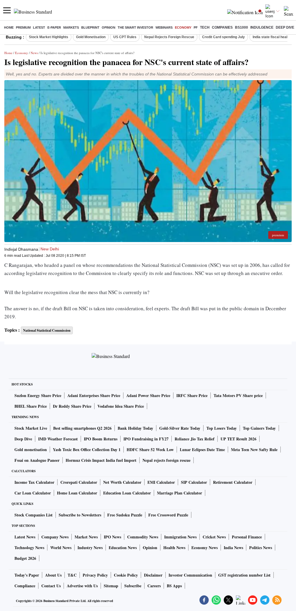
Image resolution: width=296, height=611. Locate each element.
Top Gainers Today (259, 428)
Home (9, 27)
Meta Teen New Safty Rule (254, 449)
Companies (222, 27)
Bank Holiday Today (135, 428)
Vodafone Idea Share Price (120, 406)
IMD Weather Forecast (58, 439)
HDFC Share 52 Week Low (150, 449)
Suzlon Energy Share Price (37, 395)
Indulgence (261, 27)
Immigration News (180, 537)
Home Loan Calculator (77, 493)
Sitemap (111, 586)
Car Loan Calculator (32, 493)
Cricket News (214, 537)
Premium (23, 27)
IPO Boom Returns (100, 439)
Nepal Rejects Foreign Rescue (169, 37)
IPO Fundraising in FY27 (146, 439)
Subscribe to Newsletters (80, 515)
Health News (174, 547)
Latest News (24, 537)
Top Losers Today (221, 428)
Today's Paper (26, 575)
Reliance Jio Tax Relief (194, 439)
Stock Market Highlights (48, 37)
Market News (86, 537)
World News (60, 547)
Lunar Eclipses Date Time (202, 449)
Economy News (204, 547)
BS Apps (174, 586)
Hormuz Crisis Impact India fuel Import (101, 460)
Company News (55, 537)
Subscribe (132, 586)
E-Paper (54, 27)
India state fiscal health (272, 37)
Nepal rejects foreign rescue (166, 460)
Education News (123, 547)
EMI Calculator (161, 482)
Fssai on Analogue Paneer (37, 460)
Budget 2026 (25, 558)
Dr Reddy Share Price (72, 406)
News (34, 53)
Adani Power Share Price (148, 395)
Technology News (29, 547)
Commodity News (142, 537)
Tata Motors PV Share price (238, 395)
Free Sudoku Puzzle (124, 515)
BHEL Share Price (30, 406)
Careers (154, 586)
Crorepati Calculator (78, 482)
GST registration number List (244, 575)
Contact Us (51, 586)
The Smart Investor (135, 27)
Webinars (164, 27)
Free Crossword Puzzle (168, 515)
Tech (205, 27)
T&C (72, 575)
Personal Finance (247, 537)
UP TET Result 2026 (238, 439)
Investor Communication (190, 575)
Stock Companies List (33, 515)
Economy (183, 27)
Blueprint (90, 27)
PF (196, 27)
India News (233, 547)
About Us (53, 575)
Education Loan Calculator (127, 493)
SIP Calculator (194, 482)
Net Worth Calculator (122, 482)
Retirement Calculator (232, 482)
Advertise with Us (82, 586)
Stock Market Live (30, 428)
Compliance (24, 586)
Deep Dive (285, 27)
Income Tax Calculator (34, 482)
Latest (39, 27)
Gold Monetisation (91, 37)
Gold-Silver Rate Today (179, 428)
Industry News (90, 547)
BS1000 (241, 27)
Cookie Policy (126, 575)
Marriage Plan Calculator (179, 493)
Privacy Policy (95, 575)
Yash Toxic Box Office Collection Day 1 (87, 449)
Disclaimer (153, 575)
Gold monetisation (30, 449)
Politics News (260, 547)
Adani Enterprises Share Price (93, 395)
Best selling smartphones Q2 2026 (82, 428)
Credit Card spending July (223, 37)
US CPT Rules (124, 37)
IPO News (112, 537)
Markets (71, 27)
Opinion (108, 27)
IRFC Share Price (192, 395)
